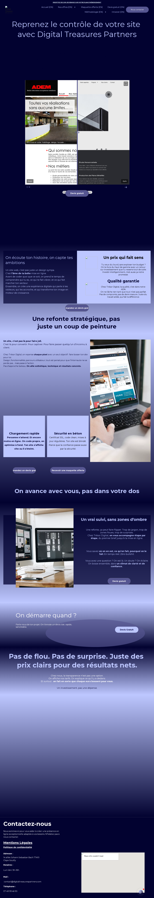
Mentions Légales (17, 843)
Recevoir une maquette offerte (68, 470)
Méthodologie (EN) (94, 12)
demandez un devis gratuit (77, 308)
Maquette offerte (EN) (92, 7)
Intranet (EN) (118, 12)
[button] (141, 892)
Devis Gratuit (126, 630)
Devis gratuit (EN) (116, 7)
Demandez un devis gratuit (24, 470)
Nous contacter (137, 10)
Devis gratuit (77, 193)
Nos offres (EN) (65, 7)
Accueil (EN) (47, 7)
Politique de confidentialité (17, 847)
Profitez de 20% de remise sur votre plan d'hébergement (77, 2)
